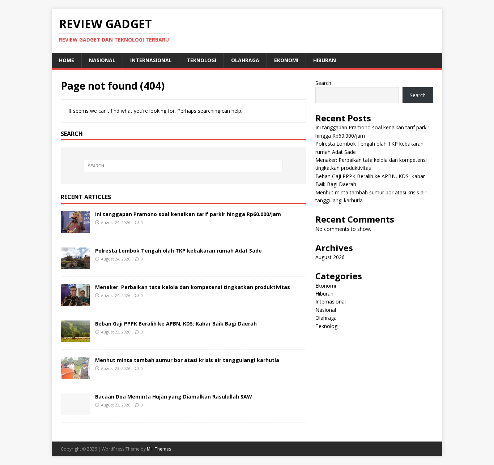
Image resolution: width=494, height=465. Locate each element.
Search (323, 82)
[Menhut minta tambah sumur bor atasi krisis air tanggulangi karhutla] (75, 374)
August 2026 (330, 257)
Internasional (151, 60)
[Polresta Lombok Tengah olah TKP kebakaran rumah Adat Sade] (75, 265)
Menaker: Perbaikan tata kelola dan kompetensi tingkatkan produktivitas (192, 287)
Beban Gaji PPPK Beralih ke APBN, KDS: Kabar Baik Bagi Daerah (176, 323)
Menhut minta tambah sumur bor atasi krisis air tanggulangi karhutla (188, 360)
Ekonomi (286, 60)
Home (66, 60)
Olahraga (245, 60)
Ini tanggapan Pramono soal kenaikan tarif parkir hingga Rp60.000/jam (188, 214)
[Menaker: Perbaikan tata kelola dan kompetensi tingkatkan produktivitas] (75, 301)
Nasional (102, 60)
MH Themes (159, 449)
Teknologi (201, 60)
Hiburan (324, 60)
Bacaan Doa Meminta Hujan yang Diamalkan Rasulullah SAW (173, 396)
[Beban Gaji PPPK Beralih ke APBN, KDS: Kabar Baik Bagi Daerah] (75, 338)
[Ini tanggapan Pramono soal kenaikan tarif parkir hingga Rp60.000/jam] (75, 228)
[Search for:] (183, 166)
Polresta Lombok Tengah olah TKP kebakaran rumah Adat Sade (178, 250)
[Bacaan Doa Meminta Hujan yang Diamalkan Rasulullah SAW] (75, 411)
